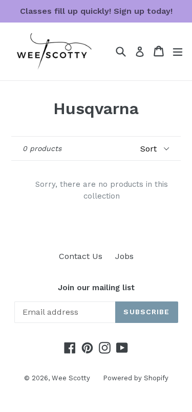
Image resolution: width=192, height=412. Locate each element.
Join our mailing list (96, 287)
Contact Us (80, 256)
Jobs (124, 256)
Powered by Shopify (135, 378)
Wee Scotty (71, 378)
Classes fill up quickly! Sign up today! (96, 11)
